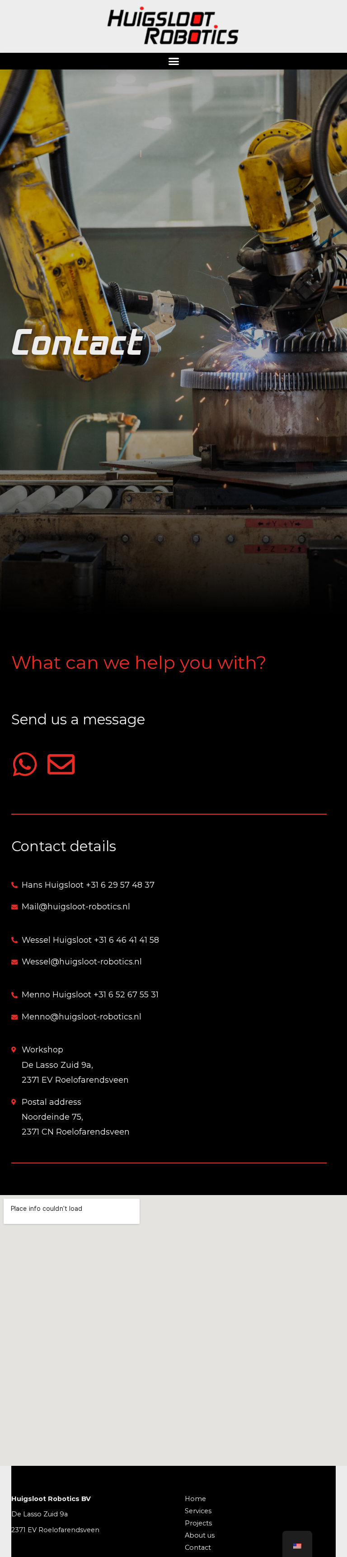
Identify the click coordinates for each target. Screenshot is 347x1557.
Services (198, 1511)
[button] (173, 61)
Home (195, 1499)
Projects (198, 1523)
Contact (198, 1547)
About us (200, 1535)
